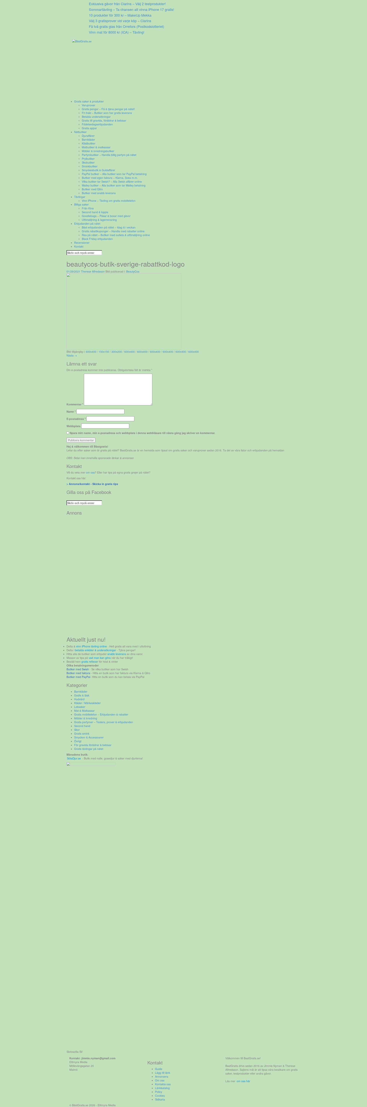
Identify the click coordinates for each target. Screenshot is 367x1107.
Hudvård (79, 699)
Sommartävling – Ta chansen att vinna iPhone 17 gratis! (131, 9)
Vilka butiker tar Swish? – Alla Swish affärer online (112, 181)
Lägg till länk (162, 1073)
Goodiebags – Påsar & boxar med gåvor (106, 216)
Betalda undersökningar (96, 117)
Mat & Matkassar (84, 710)
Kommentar (75, 404)
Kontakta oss (163, 1084)
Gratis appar (89, 128)
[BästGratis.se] (82, 41)
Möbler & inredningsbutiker (98, 151)
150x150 (104, 351)
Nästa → (72, 355)
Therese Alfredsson (93, 271)
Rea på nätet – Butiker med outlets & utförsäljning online (116, 235)
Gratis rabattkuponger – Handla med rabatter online (113, 231)
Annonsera (161, 1076)
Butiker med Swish (78, 669)
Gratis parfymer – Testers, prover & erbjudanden (103, 722)
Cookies (160, 1095)
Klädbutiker (88, 143)
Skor (77, 730)
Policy (158, 1092)
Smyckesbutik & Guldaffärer (98, 170)
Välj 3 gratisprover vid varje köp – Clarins (120, 20)
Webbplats (73, 426)
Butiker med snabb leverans (99, 193)
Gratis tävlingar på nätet (88, 749)
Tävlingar (79, 197)
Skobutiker (88, 162)
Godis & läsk (81, 695)
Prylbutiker (88, 159)
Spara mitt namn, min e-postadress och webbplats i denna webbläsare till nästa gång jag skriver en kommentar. (142, 433)
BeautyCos (132, 271)
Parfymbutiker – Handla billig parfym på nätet (109, 155)
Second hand (82, 726)
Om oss (159, 1080)
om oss (90, 472)
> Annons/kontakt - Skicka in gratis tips (92, 484)
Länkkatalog (162, 1088)
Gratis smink (81, 733)
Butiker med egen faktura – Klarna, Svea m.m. (110, 178)
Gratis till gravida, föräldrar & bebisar (104, 120)
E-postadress (76, 419)
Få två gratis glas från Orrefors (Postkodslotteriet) (126, 26)
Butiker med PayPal (78, 677)
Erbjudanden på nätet (87, 223)
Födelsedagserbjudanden (97, 124)
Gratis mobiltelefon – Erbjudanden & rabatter (101, 714)
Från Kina (88, 208)
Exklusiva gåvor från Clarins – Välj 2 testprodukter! (127, 3)
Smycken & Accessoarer (89, 737)
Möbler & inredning (85, 718)
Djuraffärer (88, 136)
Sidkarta (160, 1099)
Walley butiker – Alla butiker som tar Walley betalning (113, 185)
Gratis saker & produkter (89, 101)
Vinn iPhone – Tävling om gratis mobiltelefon (109, 201)
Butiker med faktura (78, 673)
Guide (158, 1069)
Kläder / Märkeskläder (87, 703)
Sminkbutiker (89, 166)
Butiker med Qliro (92, 189)
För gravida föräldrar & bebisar (92, 745)
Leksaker (79, 707)
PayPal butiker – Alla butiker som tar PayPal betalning (114, 174)
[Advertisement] (181, 72)
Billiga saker (81, 204)
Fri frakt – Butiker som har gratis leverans (107, 113)
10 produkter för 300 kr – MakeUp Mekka (120, 15)
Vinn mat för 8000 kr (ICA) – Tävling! (116, 32)
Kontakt (78, 246)
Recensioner (81, 242)
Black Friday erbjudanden (97, 239)
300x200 (116, 351)
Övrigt (77, 741)
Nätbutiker (80, 132)
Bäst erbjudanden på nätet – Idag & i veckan (109, 227)
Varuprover (88, 105)
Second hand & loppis (95, 212)
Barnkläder (88, 139)
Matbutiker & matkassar (96, 147)
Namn (71, 411)
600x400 (91, 351)
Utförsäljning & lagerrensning (99, 220)
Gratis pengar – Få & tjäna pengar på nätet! (108, 109)
